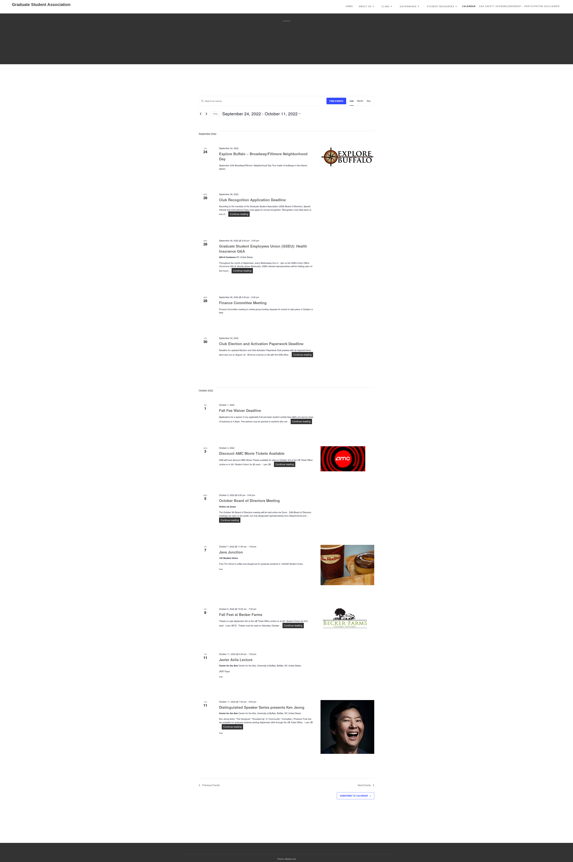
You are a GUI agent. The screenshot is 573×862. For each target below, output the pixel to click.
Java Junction (231, 552)
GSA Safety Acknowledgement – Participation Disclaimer (519, 6)
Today (215, 113)
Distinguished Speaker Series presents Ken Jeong (261, 707)
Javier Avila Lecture (235, 659)
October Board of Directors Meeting (249, 500)
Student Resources (441, 6)
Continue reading (240, 214)
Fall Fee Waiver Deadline (240, 410)
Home (349, 6)
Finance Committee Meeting (243, 302)
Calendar (469, 6)
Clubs (386, 6)
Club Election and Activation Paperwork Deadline (261, 343)
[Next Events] (206, 113)
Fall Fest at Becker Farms (240, 614)
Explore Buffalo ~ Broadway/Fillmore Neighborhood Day (263, 156)
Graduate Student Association (41, 4)
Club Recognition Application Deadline (252, 199)
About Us (365, 6)
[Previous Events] (200, 113)
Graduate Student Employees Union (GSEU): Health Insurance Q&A (263, 249)
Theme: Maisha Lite (286, 858)
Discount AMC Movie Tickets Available (251, 453)
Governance (408, 6)
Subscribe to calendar (354, 795)
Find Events (336, 100)
